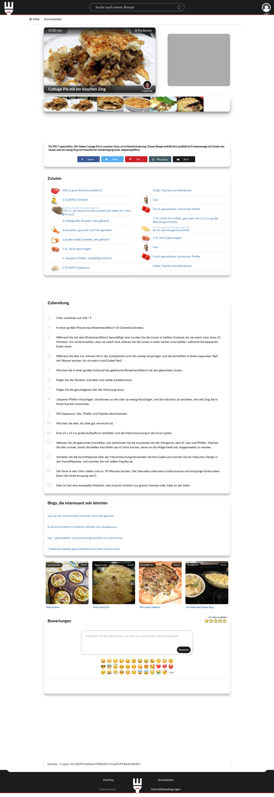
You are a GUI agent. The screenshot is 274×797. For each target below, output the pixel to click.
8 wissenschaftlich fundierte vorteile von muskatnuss (82, 526)
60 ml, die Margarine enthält (171, 229)
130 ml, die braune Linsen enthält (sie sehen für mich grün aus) (96, 211)
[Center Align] (180, 5)
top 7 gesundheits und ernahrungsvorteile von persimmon (85, 538)
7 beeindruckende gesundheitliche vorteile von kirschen (84, 549)
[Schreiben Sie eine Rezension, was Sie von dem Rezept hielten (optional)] (137, 642)
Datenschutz (107, 789)
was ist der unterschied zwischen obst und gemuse (81, 515)
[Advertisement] (137, 131)
